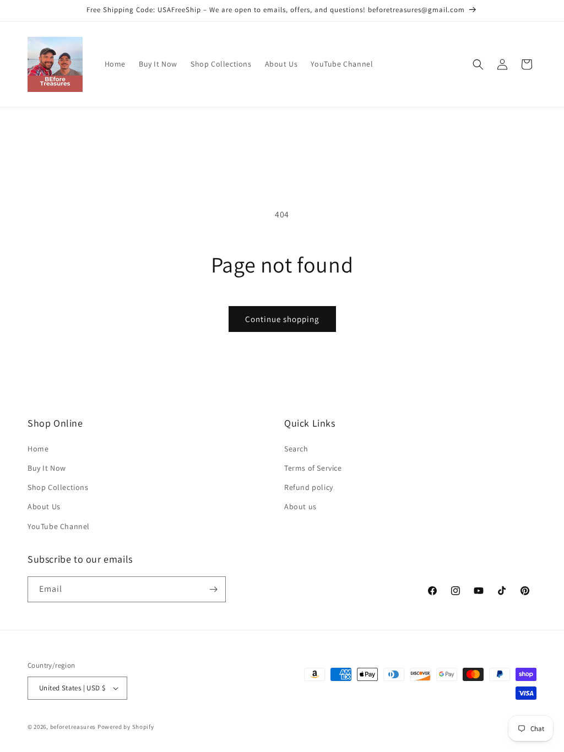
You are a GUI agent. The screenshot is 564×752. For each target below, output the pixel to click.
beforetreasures (73, 727)
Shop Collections (58, 487)
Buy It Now (47, 468)
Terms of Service (313, 468)
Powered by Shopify (125, 727)
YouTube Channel (59, 526)
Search (296, 449)
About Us (44, 506)
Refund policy (308, 487)
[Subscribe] (213, 589)
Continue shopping (282, 319)
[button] (478, 64)
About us (300, 506)
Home (38, 449)
